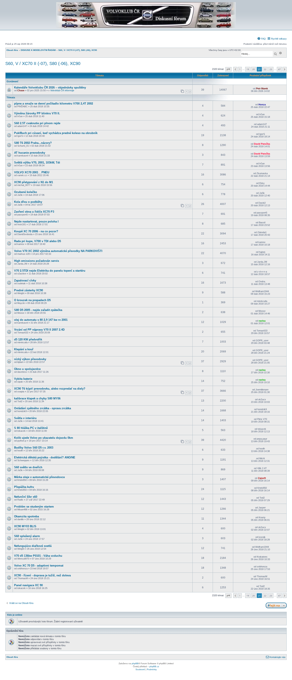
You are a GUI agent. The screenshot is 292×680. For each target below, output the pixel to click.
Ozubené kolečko (25, 192)
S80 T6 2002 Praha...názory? (33, 142)
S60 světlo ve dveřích (28, 467)
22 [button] (265, 69)
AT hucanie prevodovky (29, 152)
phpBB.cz (154, 666)
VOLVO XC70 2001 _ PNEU (31, 172)
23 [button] (271, 69)
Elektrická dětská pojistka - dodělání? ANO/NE (44, 457)
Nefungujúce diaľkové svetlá (33, 546)
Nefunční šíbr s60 (25, 496)
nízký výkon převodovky (30, 359)
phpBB (135, 663)
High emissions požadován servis (36, 260)
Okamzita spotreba (26, 516)
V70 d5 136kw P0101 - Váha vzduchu (38, 555)
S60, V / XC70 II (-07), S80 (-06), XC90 (42, 63)
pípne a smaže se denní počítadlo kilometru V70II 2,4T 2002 (53, 103)
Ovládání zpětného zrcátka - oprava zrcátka (42, 408)
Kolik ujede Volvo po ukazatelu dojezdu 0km (43, 437)
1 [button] (239, 69)
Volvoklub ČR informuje (62, 90)
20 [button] (253, 69)
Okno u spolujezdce (27, 369)
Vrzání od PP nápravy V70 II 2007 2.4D (39, 329)
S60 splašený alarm (27, 536)
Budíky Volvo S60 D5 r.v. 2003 (33, 447)
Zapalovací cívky (25, 280)
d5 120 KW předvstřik (28, 339)
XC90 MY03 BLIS (25, 526)
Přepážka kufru (24, 487)
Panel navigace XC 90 (28, 585)
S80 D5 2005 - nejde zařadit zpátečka (38, 310)
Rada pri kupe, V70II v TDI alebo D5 (37, 241)
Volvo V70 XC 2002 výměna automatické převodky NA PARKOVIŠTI (58, 251)
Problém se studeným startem (34, 506)
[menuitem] (261, 38)
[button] (228, 69)
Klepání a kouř (23, 349)
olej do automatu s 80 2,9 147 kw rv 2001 (41, 319)
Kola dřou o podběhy (28, 201)
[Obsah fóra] (146, 27)
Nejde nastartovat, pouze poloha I (36, 221)
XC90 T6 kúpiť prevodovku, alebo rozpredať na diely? (49, 388)
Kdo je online (14, 615)
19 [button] (247, 69)
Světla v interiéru (25, 418)
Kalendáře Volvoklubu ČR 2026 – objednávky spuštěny (50, 87)
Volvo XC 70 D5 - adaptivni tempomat (38, 565)
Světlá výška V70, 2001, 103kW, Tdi (37, 162)
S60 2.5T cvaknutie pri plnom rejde (37, 123)
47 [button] (279, 69)
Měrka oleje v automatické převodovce (39, 477)
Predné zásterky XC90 (28, 290)
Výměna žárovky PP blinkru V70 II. (37, 113)
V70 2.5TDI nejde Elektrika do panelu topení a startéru (49, 270)
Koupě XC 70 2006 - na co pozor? (36, 231)
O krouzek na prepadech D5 (32, 300)
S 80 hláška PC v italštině (31, 428)
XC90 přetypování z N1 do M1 (33, 182)
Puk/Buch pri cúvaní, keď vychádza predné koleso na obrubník (55, 133)
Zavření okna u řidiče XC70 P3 (34, 211)
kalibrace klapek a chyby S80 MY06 (37, 398)
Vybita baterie (23, 378)
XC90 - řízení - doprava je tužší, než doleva (42, 575)
